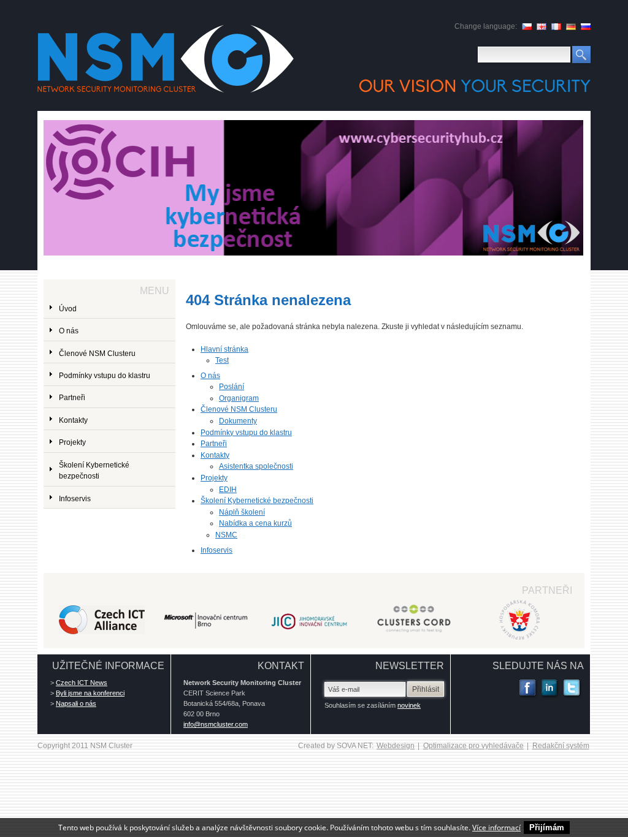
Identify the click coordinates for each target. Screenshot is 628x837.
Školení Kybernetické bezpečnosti (257, 500)
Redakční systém (560, 745)
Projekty (214, 478)
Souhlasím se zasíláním (372, 705)
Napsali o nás (76, 703)
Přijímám (546, 827)
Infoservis (216, 550)
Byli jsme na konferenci (90, 693)
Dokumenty (238, 421)
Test (222, 360)
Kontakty (215, 455)
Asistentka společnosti (256, 466)
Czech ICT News (81, 682)
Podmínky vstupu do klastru (246, 432)
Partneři (214, 443)
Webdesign (396, 745)
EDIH (228, 489)
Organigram (239, 398)
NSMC (226, 535)
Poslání (231, 386)
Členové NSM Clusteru (239, 409)
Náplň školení (242, 512)
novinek (409, 705)
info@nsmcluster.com (215, 724)
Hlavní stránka (224, 349)
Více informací (496, 827)
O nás (210, 375)
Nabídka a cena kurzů (255, 523)
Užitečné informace (108, 666)
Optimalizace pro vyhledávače (473, 745)
